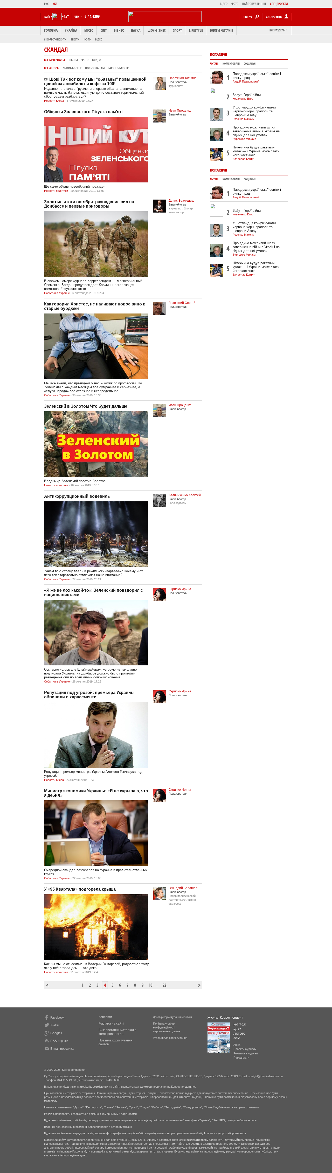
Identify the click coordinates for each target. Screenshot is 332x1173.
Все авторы (51, 68)
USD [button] (77, 16)
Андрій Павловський (246, 81)
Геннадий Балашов (183, 888)
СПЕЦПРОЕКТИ (279, 4)
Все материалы (54, 60)
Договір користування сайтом (172, 1017)
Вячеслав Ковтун (244, 158)
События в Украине (57, 293)
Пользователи (95, 68)
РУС (46, 4)
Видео (96, 60)
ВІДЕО (223, 4)
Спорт (177, 30)
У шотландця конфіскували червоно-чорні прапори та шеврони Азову (254, 111)
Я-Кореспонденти (55, 39)
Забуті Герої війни (247, 95)
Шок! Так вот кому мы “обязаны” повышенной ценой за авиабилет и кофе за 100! (95, 81)
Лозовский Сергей (182, 303)
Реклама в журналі (245, 1053)
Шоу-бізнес (156, 30)
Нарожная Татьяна (183, 78)
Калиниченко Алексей (185, 495)
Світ (104, 30)
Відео (98, 39)
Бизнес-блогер (118, 68)
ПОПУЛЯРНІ (218, 54)
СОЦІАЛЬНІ (250, 63)
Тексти (75, 39)
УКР (55, 4)
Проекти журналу (244, 1049)
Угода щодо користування (170, 1037)
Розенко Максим (243, 118)
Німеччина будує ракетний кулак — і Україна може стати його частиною (256, 151)
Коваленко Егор (243, 98)
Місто (88, 30)
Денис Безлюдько (182, 200)
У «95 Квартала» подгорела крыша (80, 889)
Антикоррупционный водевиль (77, 496)
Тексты (73, 60)
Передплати (241, 1057)
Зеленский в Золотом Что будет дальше (85, 406)
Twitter (54, 1025)
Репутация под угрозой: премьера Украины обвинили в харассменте (89, 694)
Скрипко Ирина (180, 589)
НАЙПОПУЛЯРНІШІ (254, 4)
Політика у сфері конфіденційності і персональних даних (166, 1027)
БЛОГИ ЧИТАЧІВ (221, 30)
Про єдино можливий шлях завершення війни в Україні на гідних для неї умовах (256, 131)
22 (164, 985)
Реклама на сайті (111, 1023)
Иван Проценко (180, 110)
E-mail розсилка (62, 1049)
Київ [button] (47, 17)
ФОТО (234, 4)
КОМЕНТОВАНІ (231, 63)
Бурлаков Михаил (244, 138)
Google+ (56, 1033)
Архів (236, 1044)
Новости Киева (54, 100)
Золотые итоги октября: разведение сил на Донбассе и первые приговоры (89, 204)
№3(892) (239, 1025)
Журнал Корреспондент (225, 1017)
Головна (51, 30)
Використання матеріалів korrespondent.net (117, 1032)
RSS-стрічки (59, 1041)
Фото (87, 39)
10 (150, 985)
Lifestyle (196, 30)
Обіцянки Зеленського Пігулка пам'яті (83, 112)
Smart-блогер (72, 68)
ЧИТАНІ (214, 63)
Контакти (105, 1017)
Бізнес (119, 30)
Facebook (57, 1017)
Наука (135, 30)
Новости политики (56, 190)
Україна (71, 30)
